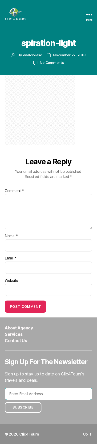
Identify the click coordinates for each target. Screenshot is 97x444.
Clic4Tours (29, 434)
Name (11, 236)
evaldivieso (32, 55)
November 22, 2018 (69, 55)
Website (11, 280)
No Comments (52, 62)
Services (13, 334)
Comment (14, 191)
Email (10, 258)
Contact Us (16, 340)
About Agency (19, 327)
